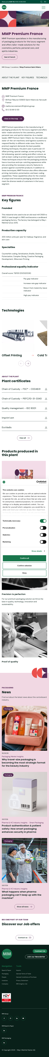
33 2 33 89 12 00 (12, 110)
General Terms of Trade (23, 974)
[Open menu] (43, 7)
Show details (37, 551)
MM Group (6, 67)
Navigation (7, 966)
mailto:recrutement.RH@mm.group (20, 106)
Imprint (18, 970)
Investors (5, 980)
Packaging (5, 974)
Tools (18, 966)
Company (5, 984)
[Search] (41, 2)
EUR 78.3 (12, 2)
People (4, 977)
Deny (24, 573)
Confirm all (24, 558)
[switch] (43, 528)
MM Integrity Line (21, 984)
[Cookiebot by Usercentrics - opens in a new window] (36, 482)
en (45, 2)
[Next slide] (28, 363)
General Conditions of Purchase (26, 977)
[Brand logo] (4, 7)
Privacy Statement (22, 980)
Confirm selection (24, 566)
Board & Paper (6, 970)
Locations (14, 67)
